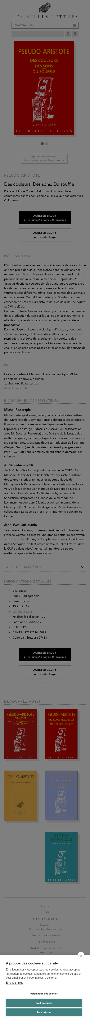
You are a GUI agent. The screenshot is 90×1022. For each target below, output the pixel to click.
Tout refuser (44, 1012)
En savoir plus (14, 982)
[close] (80, 955)
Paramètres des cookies (44, 993)
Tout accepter (44, 1003)
